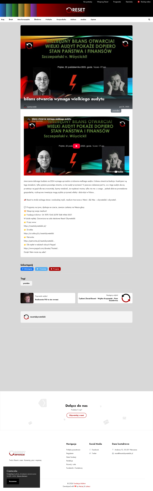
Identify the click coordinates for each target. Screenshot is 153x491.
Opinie (93, 19)
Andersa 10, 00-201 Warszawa (126, 450)
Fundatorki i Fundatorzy (74, 468)
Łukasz (88, 486)
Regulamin (69, 453)
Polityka (49, 19)
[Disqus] (76, 357)
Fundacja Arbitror (80, 483)
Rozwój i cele (71, 464)
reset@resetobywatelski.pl (124, 453)
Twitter (94, 453)
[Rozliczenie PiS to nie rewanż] (28, 298)
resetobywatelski (32, 107)
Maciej (81, 486)
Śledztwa (37, 19)
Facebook (95, 450)
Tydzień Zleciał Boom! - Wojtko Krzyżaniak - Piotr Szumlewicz (98, 299)
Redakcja (69, 461)
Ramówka (129, 2)
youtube (26, 283)
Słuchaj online (145, 2)
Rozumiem (13, 481)
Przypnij (56, 269)
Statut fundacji (71, 457)
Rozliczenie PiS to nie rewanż (46, 299)
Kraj (2, 19)
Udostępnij (28, 269)
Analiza (83, 19)
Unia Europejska (23, 19)
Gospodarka (61, 19)
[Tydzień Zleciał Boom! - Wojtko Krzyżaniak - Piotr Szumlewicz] (125, 298)
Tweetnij (42, 269)
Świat (11, 19)
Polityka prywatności (73, 450)
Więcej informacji (22, 476)
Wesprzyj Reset (102, 2)
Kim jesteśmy (87, 2)
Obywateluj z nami (76, 415)
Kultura (73, 19)
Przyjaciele (117, 2)
